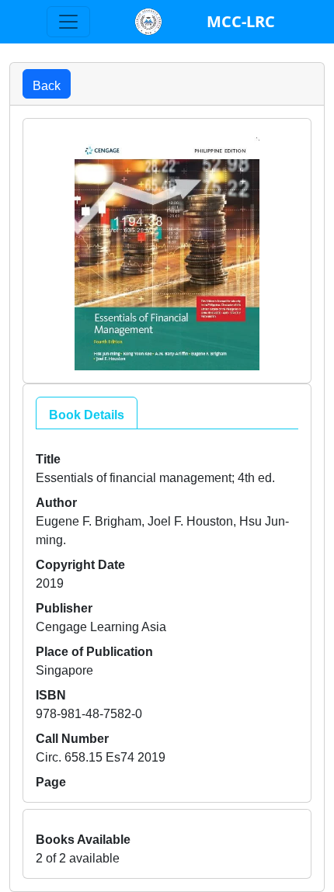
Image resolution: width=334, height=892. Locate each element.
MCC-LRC (241, 21)
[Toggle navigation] (68, 21)
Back (47, 84)
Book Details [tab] (86, 413)
